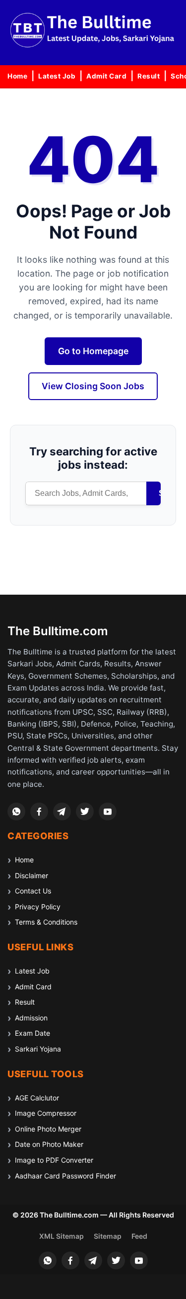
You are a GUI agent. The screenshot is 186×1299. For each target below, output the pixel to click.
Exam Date (32, 1033)
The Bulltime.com (57, 631)
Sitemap (108, 1236)
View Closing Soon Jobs (93, 386)
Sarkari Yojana (38, 1049)
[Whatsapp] (16, 811)
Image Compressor (45, 1113)
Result (148, 76)
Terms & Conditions (46, 922)
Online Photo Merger (48, 1129)
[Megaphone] (62, 811)
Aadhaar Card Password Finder (65, 1176)
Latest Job (56, 76)
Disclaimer (31, 875)
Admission (31, 1018)
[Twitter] (85, 811)
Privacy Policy (38, 906)
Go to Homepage (93, 351)
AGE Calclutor (37, 1098)
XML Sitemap (61, 1236)
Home (17, 76)
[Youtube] (108, 811)
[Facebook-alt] (39, 811)
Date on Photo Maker (49, 1144)
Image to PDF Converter (54, 1160)
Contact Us (33, 891)
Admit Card (106, 76)
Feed (139, 1236)
